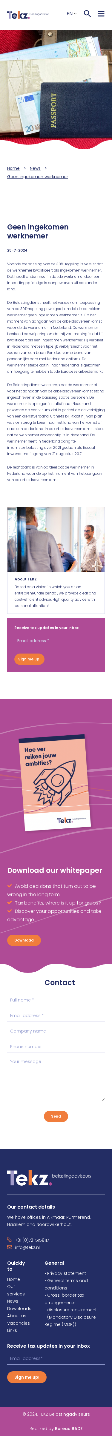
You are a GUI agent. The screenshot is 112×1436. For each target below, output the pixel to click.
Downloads (19, 1309)
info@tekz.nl (27, 1247)
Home (13, 168)
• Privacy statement (65, 1273)
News (35, 168)
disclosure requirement (72, 1310)
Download (24, 940)
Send (56, 1116)
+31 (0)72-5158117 (32, 1240)
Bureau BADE (56, 1429)
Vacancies (18, 1323)
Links (12, 1330)
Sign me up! (29, 659)
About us (16, 1316)
